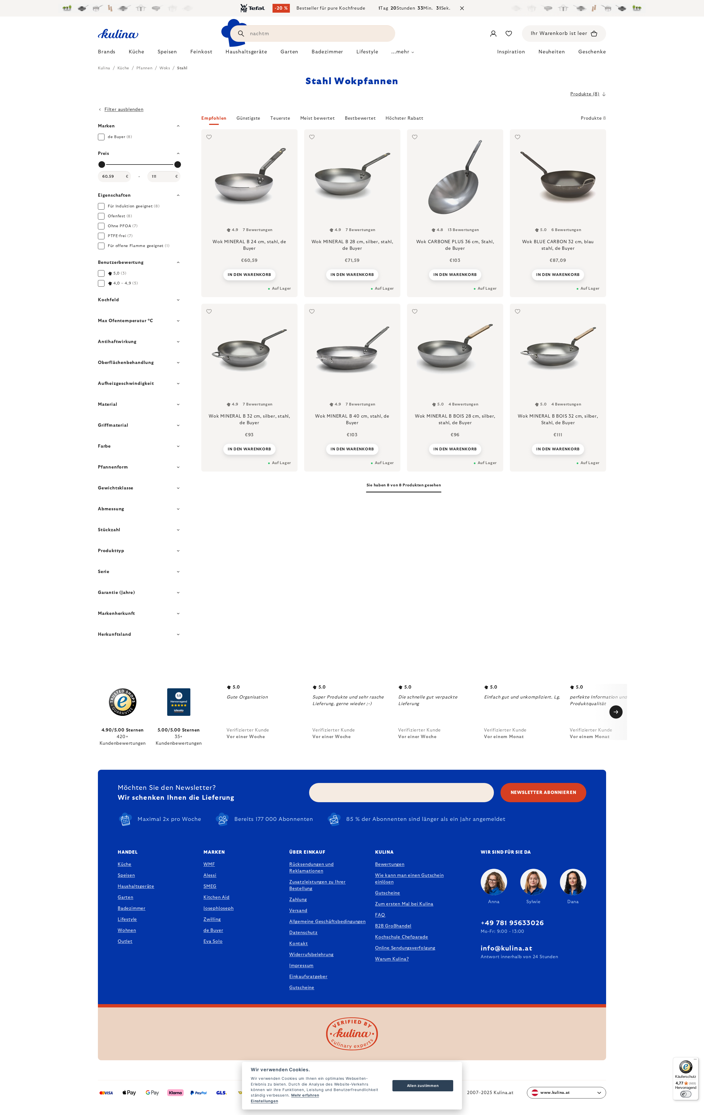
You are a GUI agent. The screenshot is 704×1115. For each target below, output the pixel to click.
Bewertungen (390, 864)
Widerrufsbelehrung (311, 954)
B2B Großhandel (393, 926)
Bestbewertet (360, 118)
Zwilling (212, 919)
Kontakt (298, 943)
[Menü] (695, 1060)
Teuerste (280, 118)
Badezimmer (131, 908)
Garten (125, 897)
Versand (298, 910)
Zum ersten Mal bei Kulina (404, 904)
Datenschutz (303, 932)
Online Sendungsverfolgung (405, 948)
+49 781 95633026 (512, 923)
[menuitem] (107, 53)
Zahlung (298, 899)
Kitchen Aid (217, 897)
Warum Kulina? (392, 959)
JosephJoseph (219, 908)
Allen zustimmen (423, 1085)
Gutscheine (301, 987)
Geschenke (592, 52)
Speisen (126, 875)
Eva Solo (213, 941)
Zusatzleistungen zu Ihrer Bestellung (317, 885)
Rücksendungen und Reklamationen (311, 867)
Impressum (301, 965)
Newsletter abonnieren (543, 792)
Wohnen (127, 930)
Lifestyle (127, 919)
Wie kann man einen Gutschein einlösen (409, 878)
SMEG (210, 886)
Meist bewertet (317, 118)
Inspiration (511, 52)
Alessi (210, 875)
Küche (124, 864)
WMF (209, 864)
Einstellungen (264, 1101)
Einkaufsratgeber (308, 976)
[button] (403, 120)
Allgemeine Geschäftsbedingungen (327, 921)
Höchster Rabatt (404, 118)
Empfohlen (214, 118)
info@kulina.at (506, 948)
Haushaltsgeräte (136, 886)
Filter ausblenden (124, 109)
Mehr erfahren (305, 1095)
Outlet (125, 941)
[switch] (685, 1094)
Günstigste (248, 118)
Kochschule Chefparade (401, 937)
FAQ (380, 915)
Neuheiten (551, 52)
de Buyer (213, 930)
